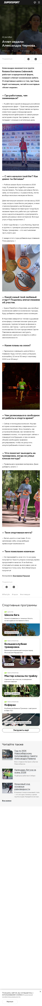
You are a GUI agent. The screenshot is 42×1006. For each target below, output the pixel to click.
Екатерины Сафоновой (21, 71)
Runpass (6, 71)
